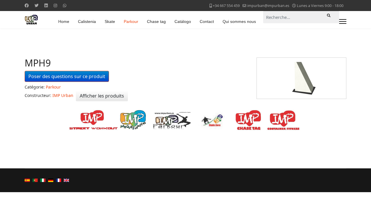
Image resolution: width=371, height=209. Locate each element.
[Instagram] (55, 5)
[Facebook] (27, 5)
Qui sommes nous (239, 21)
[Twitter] (36, 5)
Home (63, 21)
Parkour (131, 21)
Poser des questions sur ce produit (66, 76)
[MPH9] (301, 78)
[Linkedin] (46, 5)
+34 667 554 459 (226, 5)
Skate (110, 21)
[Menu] (342, 21)
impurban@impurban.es (268, 5)
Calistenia (87, 21)
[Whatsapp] (64, 5)
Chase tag (156, 21)
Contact (207, 21)
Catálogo (182, 21)
